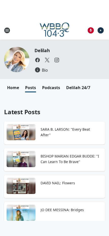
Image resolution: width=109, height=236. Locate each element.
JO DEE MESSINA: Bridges (62, 209)
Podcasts (51, 87)
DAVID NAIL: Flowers (58, 183)
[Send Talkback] (91, 30)
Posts (30, 87)
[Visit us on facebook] (37, 60)
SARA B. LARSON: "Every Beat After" (65, 132)
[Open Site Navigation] (7, 30)
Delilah (42, 50)
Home (13, 87)
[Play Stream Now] (101, 30)
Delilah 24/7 (78, 87)
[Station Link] (54, 30)
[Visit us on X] (47, 60)
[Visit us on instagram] (57, 60)
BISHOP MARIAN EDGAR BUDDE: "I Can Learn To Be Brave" (70, 159)
